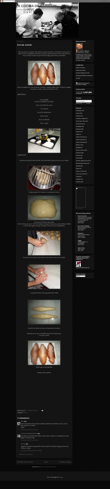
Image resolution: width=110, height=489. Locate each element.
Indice (77, 134)
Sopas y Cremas (80, 171)
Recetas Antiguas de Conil (82, 73)
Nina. (22, 421)
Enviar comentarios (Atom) (48, 467)
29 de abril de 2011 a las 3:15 (29, 430)
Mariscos (78, 144)
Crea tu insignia (79, 208)
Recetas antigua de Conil (82, 160)
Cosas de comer (82, 216)
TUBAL (80, 240)
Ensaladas (78, 126)
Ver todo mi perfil (80, 60)
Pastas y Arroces (80, 150)
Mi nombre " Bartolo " (84, 51)
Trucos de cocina (80, 173)
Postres (26, 413)
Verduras (78, 181)
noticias (23, 444)
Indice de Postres (80, 67)
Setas (77, 168)
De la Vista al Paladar (83, 226)
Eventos (78, 131)
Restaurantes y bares (81, 163)
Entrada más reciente (25, 462)
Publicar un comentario (26, 454)
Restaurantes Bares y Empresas (84, 75)
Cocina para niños (80, 121)
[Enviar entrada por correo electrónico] (42, 411)
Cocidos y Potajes (80, 118)
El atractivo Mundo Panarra (29, 434)
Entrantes (78, 129)
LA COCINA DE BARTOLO (36, 6)
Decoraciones (79, 123)
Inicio (46, 462)
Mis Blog (78, 147)
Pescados (78, 152)
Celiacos (78, 116)
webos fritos (81, 248)
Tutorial (78, 78)
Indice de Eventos (80, 137)
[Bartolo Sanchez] (81, 207)
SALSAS (78, 166)
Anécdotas (78, 110)
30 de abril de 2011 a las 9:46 (29, 440)
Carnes (78, 113)
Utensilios (78, 179)
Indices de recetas (80, 70)
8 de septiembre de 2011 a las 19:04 (31, 451)
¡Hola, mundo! (81, 249)
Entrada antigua (65, 462)
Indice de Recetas (80, 142)
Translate (88, 103)
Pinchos (78, 155)
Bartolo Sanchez (79, 187)
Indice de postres (80, 139)
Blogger (61, 477)
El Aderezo (81, 233)
